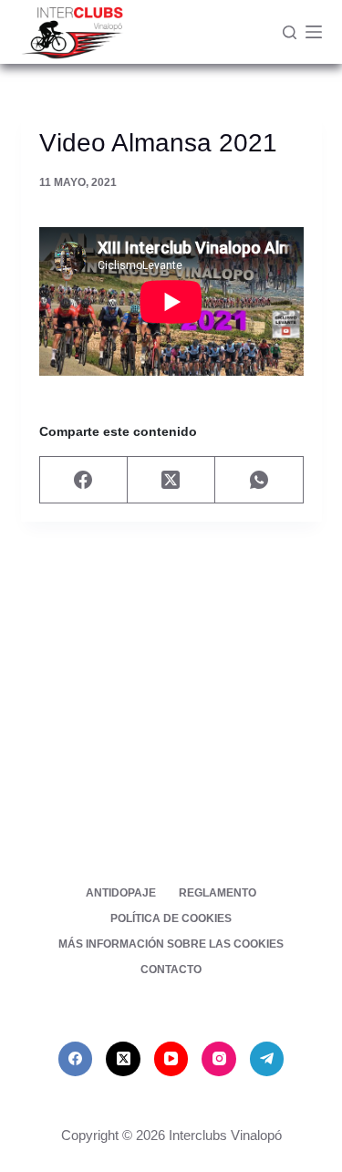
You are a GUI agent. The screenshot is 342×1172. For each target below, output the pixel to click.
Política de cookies (171, 918)
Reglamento (217, 893)
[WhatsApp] (259, 480)
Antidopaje (121, 893)
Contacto (171, 969)
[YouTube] (171, 1059)
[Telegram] (267, 1059)
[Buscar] (289, 32)
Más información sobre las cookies (171, 944)
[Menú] (314, 32)
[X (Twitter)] (171, 480)
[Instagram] (219, 1059)
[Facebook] (84, 480)
